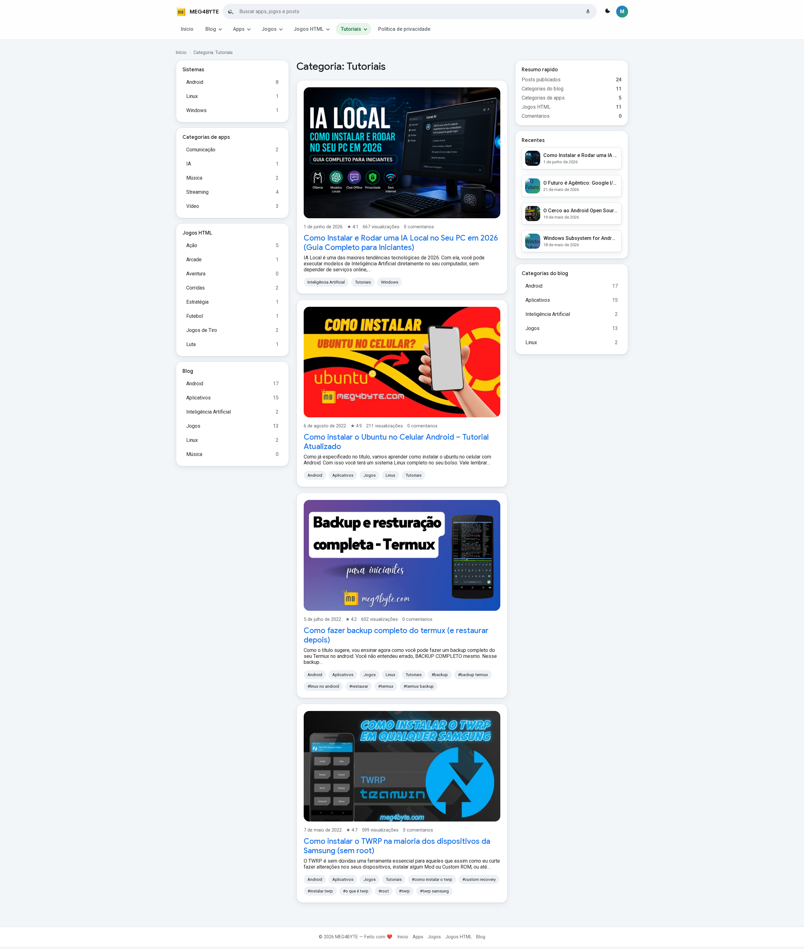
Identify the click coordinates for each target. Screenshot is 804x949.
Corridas (195, 288)
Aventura (195, 274)
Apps (239, 29)
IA (188, 164)
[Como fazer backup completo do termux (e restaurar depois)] (402, 555)
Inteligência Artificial (208, 412)
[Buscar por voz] (588, 12)
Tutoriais (351, 29)
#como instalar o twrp (432, 879)
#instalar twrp (320, 891)
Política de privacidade (404, 29)
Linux (192, 96)
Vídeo (192, 206)
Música (194, 178)
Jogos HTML (309, 29)
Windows (196, 110)
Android (194, 82)
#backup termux (473, 674)
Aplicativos (198, 398)
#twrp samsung (434, 891)
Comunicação (200, 150)
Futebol (194, 316)
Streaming (197, 192)
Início (187, 29)
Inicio (402, 937)
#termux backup (419, 686)
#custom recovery (479, 879)
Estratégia (197, 302)
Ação (191, 245)
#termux (386, 686)
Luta (191, 344)
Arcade (194, 260)
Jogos (269, 29)
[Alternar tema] (607, 11)
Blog (210, 29)
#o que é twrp (355, 891)
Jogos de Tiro (201, 330)
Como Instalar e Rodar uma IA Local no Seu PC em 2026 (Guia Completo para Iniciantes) (401, 242)
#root (383, 891)
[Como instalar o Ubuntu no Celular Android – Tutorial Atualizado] (402, 362)
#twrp (404, 891)
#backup (440, 674)
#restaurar (358, 686)
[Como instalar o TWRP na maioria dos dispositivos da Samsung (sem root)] (402, 766)
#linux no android (323, 686)
